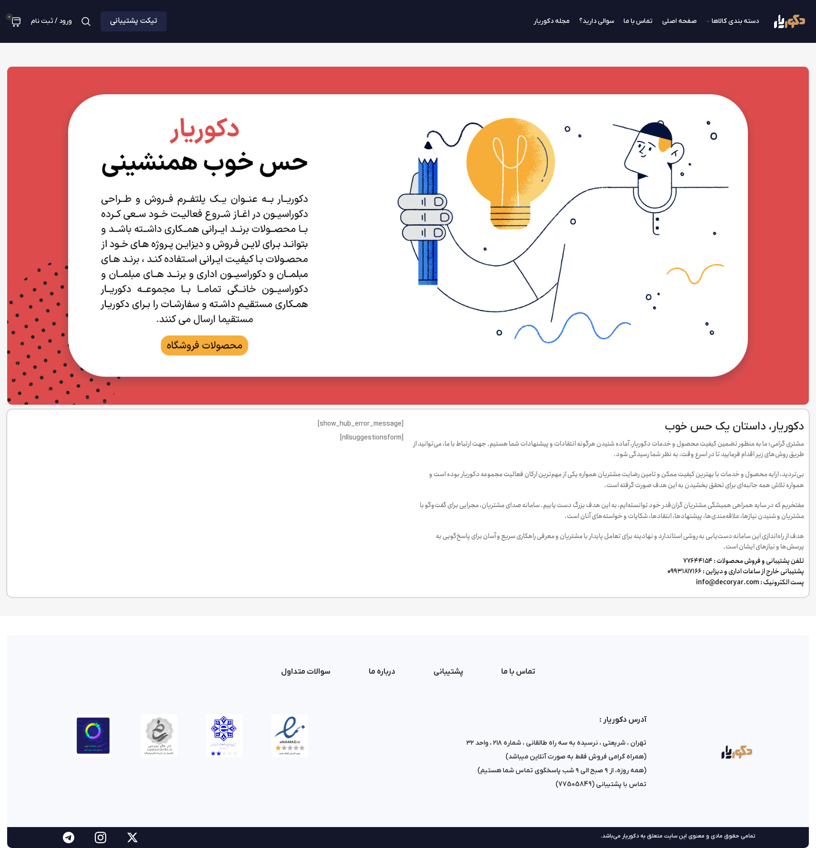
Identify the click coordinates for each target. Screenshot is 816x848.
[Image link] (735, 751)
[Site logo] (788, 21)
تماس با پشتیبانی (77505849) (600, 784)
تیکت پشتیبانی (133, 21)
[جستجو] (86, 21)
